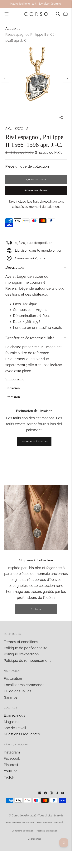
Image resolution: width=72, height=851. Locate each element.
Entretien (12, 388)
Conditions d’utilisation (22, 831)
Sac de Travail (15, 728)
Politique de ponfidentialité (25, 648)
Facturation (13, 678)
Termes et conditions (21, 642)
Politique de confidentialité (50, 822)
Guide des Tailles (17, 691)
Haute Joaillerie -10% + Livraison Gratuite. (35, 3)
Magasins (11, 722)
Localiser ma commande (24, 685)
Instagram (12, 752)
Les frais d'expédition (42, 201)
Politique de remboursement (27, 660)
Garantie (10, 697)
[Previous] (5, 78)
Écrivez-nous (14, 715)
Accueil (11, 28)
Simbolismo (14, 379)
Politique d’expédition (46, 831)
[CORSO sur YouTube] (62, 793)
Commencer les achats (34, 441)
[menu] (6, 14)
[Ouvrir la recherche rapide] (57, 14)
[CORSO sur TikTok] (57, 793)
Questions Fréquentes (22, 734)
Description (14, 267)
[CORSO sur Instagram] (51, 793)
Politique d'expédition (21, 654)
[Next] (67, 78)
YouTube (11, 771)
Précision (12, 397)
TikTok (9, 777)
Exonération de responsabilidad (30, 338)
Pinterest (11, 765)
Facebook (12, 758)
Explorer (36, 609)
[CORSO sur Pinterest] (45, 793)
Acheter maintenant (36, 190)
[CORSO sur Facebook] (39, 793)
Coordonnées (34, 839)
